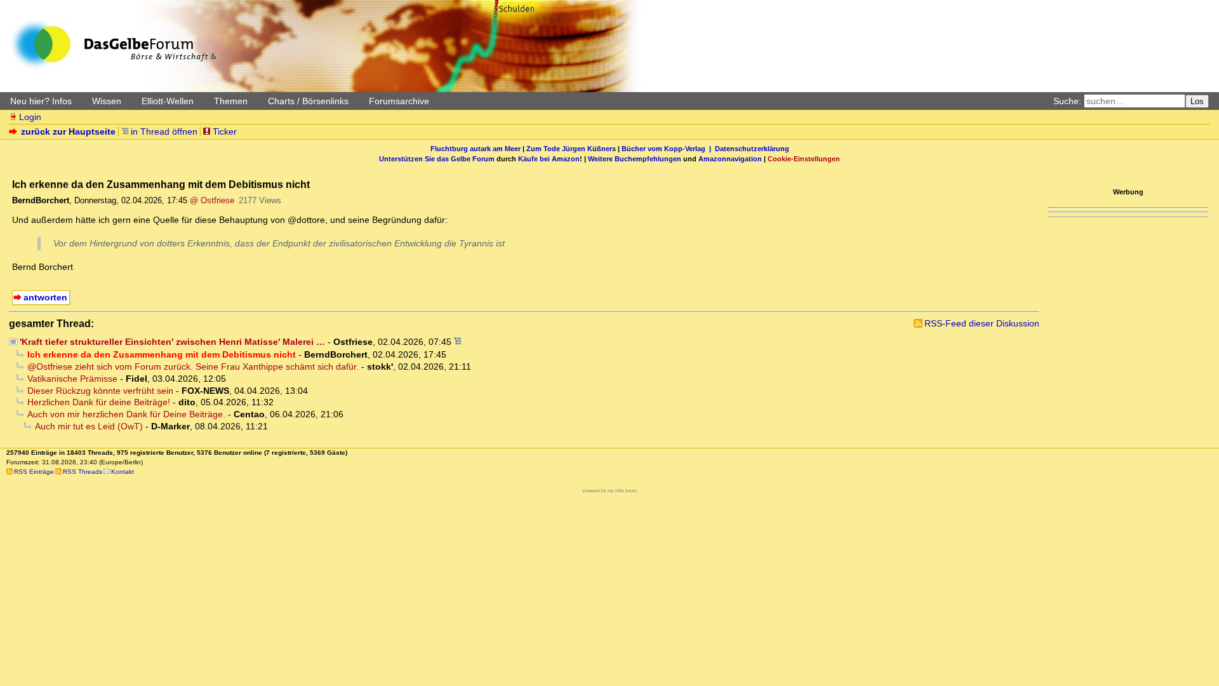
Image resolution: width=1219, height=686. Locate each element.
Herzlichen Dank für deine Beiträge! (98, 402)
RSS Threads (82, 471)
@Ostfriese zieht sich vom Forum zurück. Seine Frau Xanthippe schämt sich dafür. (193, 366)
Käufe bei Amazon (549, 159)
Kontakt (122, 471)
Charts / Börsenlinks (308, 101)
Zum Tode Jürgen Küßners (571, 148)
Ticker (225, 131)
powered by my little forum (610, 490)
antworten (45, 297)
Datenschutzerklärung (752, 148)
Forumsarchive (399, 101)
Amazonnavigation (730, 159)
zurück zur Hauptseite (68, 131)
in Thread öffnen (164, 131)
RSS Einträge (34, 471)
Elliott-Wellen (168, 101)
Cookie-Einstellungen (804, 159)
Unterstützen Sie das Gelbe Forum (437, 159)
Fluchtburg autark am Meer (475, 148)
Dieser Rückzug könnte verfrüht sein (100, 391)
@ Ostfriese (212, 200)
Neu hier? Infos (41, 101)
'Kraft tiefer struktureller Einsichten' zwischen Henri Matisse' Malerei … (172, 342)
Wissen (106, 101)
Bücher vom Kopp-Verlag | (668, 148)
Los (1197, 101)
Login (30, 117)
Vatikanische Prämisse (72, 378)
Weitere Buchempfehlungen (634, 159)
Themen (231, 101)
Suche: (1067, 101)
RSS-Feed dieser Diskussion (981, 323)
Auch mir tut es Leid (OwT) (89, 426)
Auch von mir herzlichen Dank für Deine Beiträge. (126, 414)
